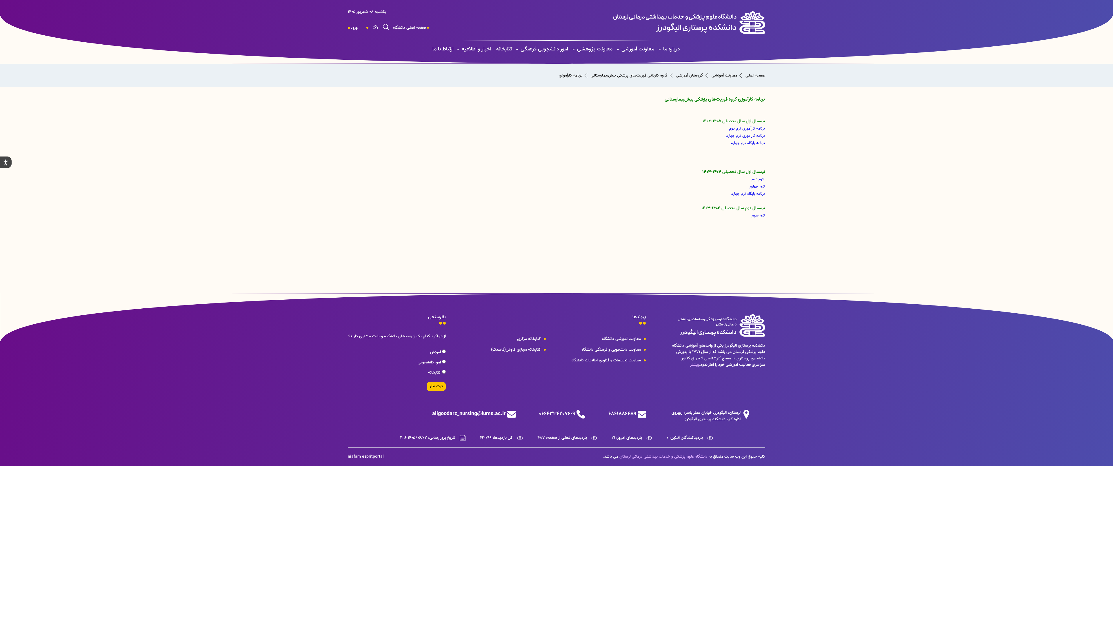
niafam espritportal (366, 457)
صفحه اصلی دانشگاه (409, 28)
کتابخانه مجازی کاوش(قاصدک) (516, 350)
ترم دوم (758, 179)
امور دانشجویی (430, 362)
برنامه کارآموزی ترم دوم (747, 128)
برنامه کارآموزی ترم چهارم (745, 136)
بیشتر (694, 365)
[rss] (376, 27)
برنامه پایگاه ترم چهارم (748, 143)
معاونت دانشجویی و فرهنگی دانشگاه (611, 350)
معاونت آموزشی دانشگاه (621, 339)
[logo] (645, 22)
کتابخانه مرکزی (529, 339)
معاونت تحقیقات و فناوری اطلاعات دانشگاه (606, 360)
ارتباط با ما (443, 49)
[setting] (6, 162)
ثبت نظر (436, 386)
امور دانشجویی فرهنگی (544, 49)
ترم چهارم (757, 186)
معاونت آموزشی (637, 49)
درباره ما (671, 49)
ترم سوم (757, 215)
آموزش (436, 352)
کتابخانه (504, 49)
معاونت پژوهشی (594, 49)
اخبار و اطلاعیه (476, 49)
